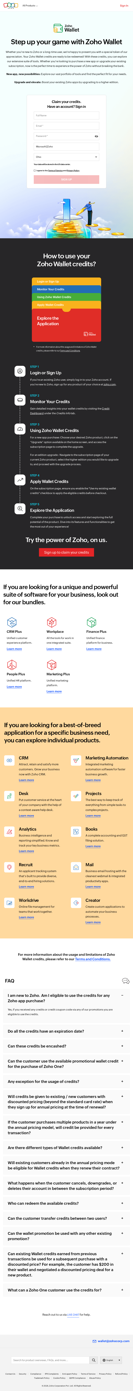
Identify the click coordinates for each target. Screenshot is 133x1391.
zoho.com (110, 384)
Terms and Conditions (70, 351)
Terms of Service (55, 171)
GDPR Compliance (77, 1378)
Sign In (124, 5)
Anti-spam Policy (69, 1374)
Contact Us (10, 1374)
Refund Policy (121, 1374)
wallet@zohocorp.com (114, 1341)
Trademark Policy (42, 1378)
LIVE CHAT (73, 1314)
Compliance (35, 1374)
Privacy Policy (73, 171)
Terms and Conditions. (93, 959)
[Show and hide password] (96, 136)
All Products (29, 5)
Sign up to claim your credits (66, 552)
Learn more (14, 649)
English (110, 1360)
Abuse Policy (95, 1378)
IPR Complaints (52, 1374)
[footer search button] (93, 1360)
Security (22, 1374)
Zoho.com (10, 5)
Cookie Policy (59, 1378)
